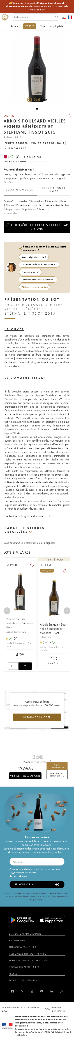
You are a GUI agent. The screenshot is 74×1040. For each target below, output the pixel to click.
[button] (35, 68)
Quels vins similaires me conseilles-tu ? (39, 264)
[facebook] (12, 991)
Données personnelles (58, 1009)
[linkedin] (51, 991)
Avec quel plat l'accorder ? (34, 257)
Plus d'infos (9, 181)
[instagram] (32, 991)
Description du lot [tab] (20, 189)
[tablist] (37, 190)
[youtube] (41, 991)
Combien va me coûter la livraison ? (38, 279)
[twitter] (22, 991)
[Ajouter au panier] (25, 666)
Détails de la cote (37, 717)
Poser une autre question (36, 287)
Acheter (15, 26)
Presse (13, 973)
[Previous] (7, 610)
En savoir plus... (11, 212)
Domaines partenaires (24, 967)
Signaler (50, 543)
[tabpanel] (37, 207)
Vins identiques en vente (25, 775)
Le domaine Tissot (25, 378)
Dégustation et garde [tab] (53, 189)
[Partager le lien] (69, 115)
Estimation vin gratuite (25, 933)
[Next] (67, 610)
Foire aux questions (23, 980)
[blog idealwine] (61, 991)
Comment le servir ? (31, 272)
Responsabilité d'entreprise (27, 953)
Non (24, 876)
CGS (47, 1009)
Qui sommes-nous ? (22, 947)
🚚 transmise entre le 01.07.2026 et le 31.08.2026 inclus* (37, 6)
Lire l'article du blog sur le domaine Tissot (27, 516)
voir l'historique (57, 766)
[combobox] (13, 666)
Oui (15, 876)
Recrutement (18, 940)
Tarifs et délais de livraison (28, 960)
